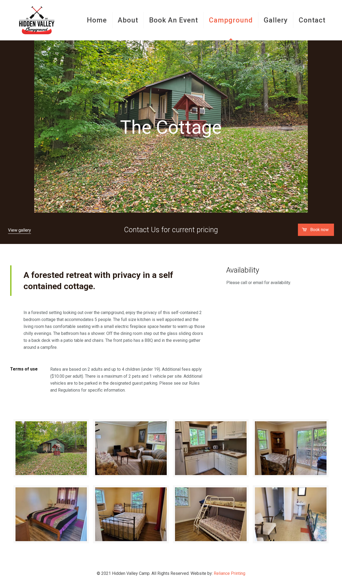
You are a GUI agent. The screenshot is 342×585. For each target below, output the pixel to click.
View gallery (19, 230)
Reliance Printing (229, 573)
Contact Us (142, 229)
